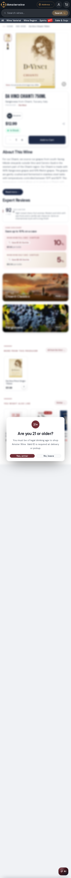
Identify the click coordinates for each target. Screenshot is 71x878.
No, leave (49, 455)
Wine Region (30, 20)
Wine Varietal (13, 20)
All (2, 20)
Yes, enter (22, 455)
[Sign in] (58, 4)
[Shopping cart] (66, 4)
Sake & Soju (61, 20)
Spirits (46, 20)
